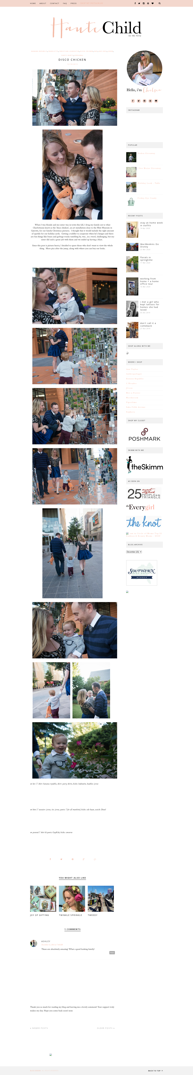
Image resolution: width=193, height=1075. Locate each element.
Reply (112, 952)
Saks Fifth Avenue (136, 407)
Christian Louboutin (69, 51)
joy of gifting (39, 915)
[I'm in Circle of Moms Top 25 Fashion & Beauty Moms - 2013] (144, 536)
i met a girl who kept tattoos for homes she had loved (149, 306)
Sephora (130, 412)
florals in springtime (146, 258)
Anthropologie (134, 374)
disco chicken (86, 51)
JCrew (110, 51)
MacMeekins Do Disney (149, 245)
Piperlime (131, 402)
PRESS (74, 3)
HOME (33, 3)
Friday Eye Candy (147, 198)
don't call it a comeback (148, 324)
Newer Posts (40, 1028)
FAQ (65, 3)
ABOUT (43, 3)
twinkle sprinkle (70, 915)
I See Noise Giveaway (149, 168)
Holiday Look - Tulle (149, 183)
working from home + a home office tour (149, 281)
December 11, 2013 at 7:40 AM (52, 944)
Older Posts (105, 1028)
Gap (96, 51)
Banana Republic (39, 51)
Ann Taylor (132, 369)
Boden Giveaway (146, 153)
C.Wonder (131, 383)
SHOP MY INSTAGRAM (91, 3)
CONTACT (54, 3)
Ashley (45, 941)
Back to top (154, 1071)
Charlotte (53, 51)
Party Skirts (67, 55)
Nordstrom (132, 398)
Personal (79, 55)
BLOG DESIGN (35, 1071)
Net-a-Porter (133, 393)
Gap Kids (103, 51)
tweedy (92, 915)
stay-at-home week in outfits (151, 224)
